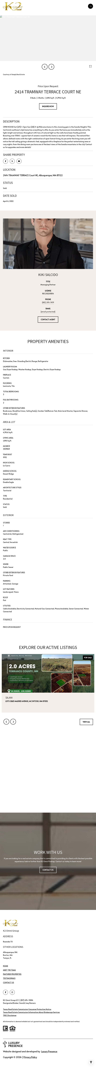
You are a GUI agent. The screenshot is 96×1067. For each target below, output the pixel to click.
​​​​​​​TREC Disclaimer (9, 1015)
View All (86, 722)
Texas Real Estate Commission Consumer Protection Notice (27, 1009)
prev (45, 67)
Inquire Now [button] (48, 106)
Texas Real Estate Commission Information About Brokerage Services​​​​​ (31, 1012)
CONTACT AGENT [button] (48, 319)
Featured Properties (12, 974)
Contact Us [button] (48, 870)
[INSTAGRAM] (12, 992)
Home (5, 966)
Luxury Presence (49, 1051)
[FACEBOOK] (5, 992)
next (51, 67)
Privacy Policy (30, 1057)
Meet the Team (9, 970)
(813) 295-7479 (48, 302)
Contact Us (8, 983)
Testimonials (9, 978)
